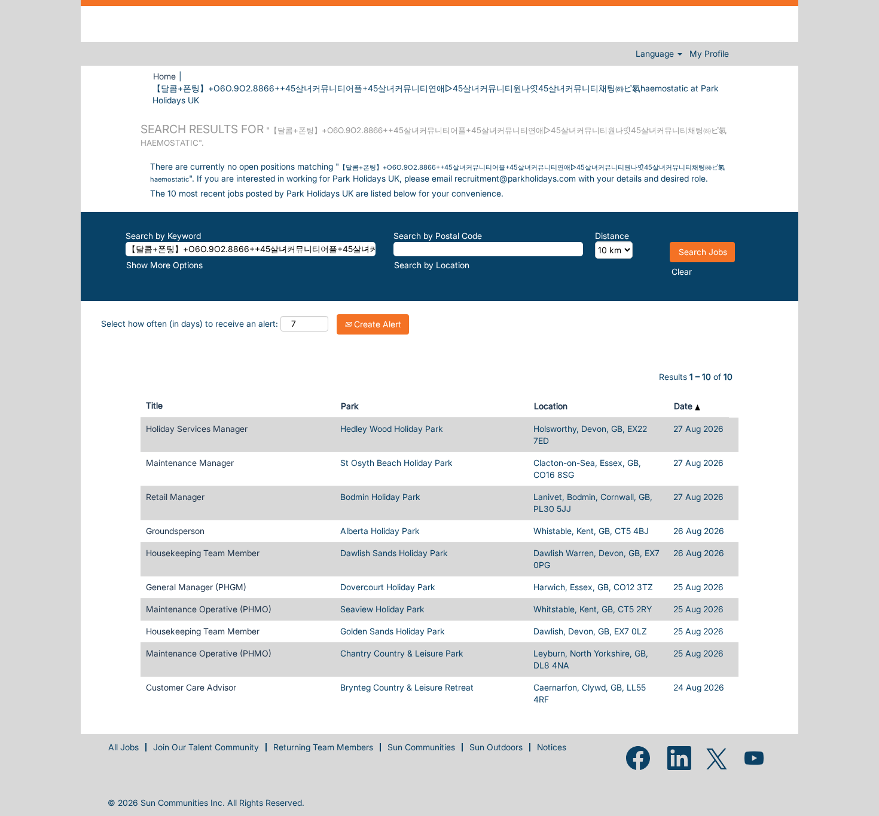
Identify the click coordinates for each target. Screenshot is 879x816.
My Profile (709, 54)
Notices (551, 747)
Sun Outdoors (496, 747)
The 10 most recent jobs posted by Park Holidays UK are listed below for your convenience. (326, 193)
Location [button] (550, 406)
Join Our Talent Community (206, 747)
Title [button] (154, 405)
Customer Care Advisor (191, 687)
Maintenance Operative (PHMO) (208, 609)
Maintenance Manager (190, 463)
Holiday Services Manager (197, 429)
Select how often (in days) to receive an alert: (189, 323)
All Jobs (123, 747)
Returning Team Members (323, 747)
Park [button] (350, 406)
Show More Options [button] (164, 265)
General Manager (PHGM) (196, 587)
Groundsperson (175, 531)
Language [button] (656, 54)
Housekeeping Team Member (203, 553)
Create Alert (376, 324)
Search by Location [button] (431, 265)
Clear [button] (682, 271)
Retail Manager (175, 497)
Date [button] (684, 406)
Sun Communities (421, 747)
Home (164, 76)
